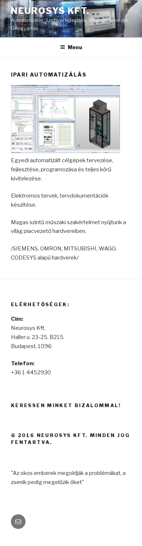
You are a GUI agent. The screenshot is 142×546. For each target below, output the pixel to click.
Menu (75, 47)
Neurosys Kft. (50, 10)
